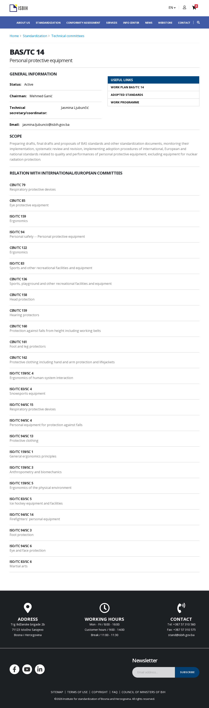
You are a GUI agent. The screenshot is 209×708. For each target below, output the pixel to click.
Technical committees (67, 36)
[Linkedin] (40, 669)
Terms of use (77, 692)
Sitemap (57, 692)
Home (14, 36)
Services (111, 22)
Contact (184, 22)
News (148, 22)
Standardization (48, 22)
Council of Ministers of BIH (143, 692)
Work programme (125, 102)
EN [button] (171, 7)
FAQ (115, 692)
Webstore (165, 22)
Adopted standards (127, 95)
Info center (131, 22)
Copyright (100, 692)
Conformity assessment (83, 22)
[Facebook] (14, 669)
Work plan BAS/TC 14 (127, 87)
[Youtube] (27, 669)
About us (23, 22)
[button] (196, 22)
